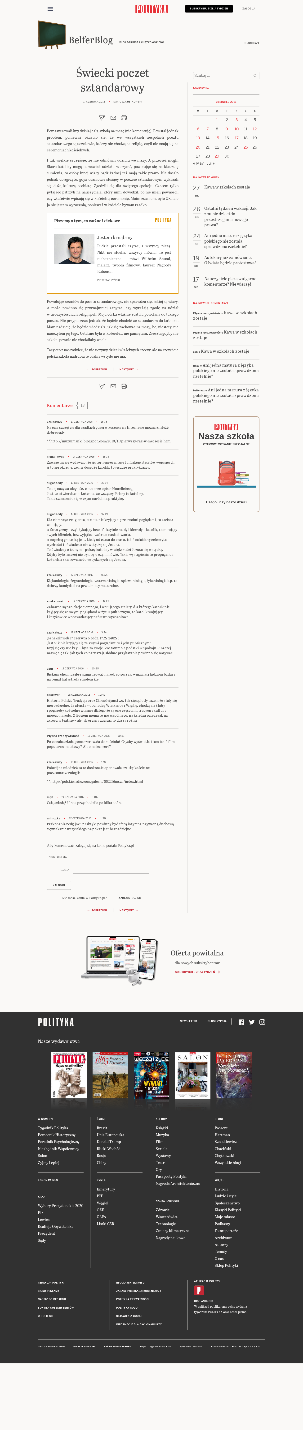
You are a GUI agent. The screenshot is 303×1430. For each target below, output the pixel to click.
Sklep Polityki (226, 1265)
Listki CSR (105, 1223)
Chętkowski (224, 1155)
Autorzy (221, 1244)
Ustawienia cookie (129, 1316)
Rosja (101, 1155)
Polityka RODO (127, 1307)
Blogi (219, 1119)
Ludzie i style (226, 1196)
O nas (219, 1258)
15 (217, 138)
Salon (42, 1155)
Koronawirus (48, 1180)
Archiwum (223, 1237)
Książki (162, 1127)
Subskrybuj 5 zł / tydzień (209, 8)
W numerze (46, 1119)
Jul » (211, 163)
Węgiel (102, 1203)
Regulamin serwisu (130, 1282)
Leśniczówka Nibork (117, 1346)
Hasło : (66, 870)
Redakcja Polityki (51, 1282)
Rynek (101, 1180)
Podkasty (222, 1223)
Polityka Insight (84, 1346)
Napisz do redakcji (52, 1299)
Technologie (166, 1223)
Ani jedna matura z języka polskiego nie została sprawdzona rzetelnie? (226, 370)
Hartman (222, 1134)
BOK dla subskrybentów (56, 1307)
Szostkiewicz (226, 1141)
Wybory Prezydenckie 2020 (60, 1205)
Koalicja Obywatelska (55, 1226)
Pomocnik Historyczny (57, 1134)
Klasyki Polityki (228, 1209)
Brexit (102, 1127)
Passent (221, 1127)
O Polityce (45, 1316)
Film (160, 1141)
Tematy (221, 1251)
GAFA (101, 1216)
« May (198, 163)
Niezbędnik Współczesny (58, 1148)
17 (237, 138)
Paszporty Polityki (171, 1176)
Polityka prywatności (132, 1299)
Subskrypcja (217, 1021)
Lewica (44, 1219)
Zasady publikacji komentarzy (138, 1291)
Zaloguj (248, 8)
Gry (159, 1169)
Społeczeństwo (227, 1203)
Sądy (42, 1240)
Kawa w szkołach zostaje (225, 315)
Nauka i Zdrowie (168, 1201)
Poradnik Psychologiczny (59, 1141)
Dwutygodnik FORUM (51, 1346)
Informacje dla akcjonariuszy (139, 1324)
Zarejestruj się (130, 897)
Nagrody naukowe (170, 1237)
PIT (100, 1196)
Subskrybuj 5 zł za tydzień (195, 972)
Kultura (162, 1119)
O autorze (252, 43)
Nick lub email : (60, 857)
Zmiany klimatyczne (173, 1230)
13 (198, 138)
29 (217, 156)
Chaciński (223, 1148)
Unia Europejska (110, 1134)
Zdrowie (163, 1209)
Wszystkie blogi (228, 1162)
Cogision (153, 1346)
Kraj (41, 1196)
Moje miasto (225, 1216)
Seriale (162, 1148)
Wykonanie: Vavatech (191, 1346)
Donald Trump (109, 1141)
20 (198, 147)
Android (207, 1301)
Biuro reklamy (48, 1291)
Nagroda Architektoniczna (178, 1183)
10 (237, 129)
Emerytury (106, 1189)
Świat (101, 1119)
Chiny (101, 1162)
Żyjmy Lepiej (48, 1162)
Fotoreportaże (226, 1230)
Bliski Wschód (108, 1148)
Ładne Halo (165, 1346)
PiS (41, 1212)
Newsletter (188, 1021)
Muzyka (162, 1134)
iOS (196, 1301)
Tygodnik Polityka (53, 1127)
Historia (221, 1189)
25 (246, 147)
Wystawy (163, 1155)
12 (255, 129)
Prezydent (46, 1233)
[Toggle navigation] (50, 9)
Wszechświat (167, 1216)
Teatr (160, 1162)
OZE (100, 1209)
